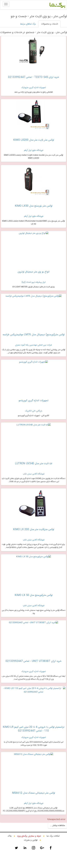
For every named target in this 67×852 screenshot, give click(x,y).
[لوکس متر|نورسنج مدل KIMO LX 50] (33, 556)
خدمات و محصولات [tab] (49, 24)
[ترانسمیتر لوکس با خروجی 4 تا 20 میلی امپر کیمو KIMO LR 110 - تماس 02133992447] (33, 690)
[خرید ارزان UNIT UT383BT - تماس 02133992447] (33, 623)
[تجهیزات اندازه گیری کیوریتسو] (33, 362)
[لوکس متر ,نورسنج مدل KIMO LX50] (33, 181)
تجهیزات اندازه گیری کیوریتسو (33, 400)
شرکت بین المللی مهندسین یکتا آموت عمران (33, 345)
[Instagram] (33, 847)
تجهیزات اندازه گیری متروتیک (33, 87)
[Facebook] (50, 847)
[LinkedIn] (25, 847)
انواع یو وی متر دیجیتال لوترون (33, 272)
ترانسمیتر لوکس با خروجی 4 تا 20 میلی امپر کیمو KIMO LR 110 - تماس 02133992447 (33, 729)
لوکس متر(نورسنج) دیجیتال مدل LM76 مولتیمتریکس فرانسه (34, 335)
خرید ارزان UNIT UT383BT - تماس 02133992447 (33, 661)
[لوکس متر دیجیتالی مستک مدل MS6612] (33, 754)
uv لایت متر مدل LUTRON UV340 (33, 463)
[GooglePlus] (42, 847)
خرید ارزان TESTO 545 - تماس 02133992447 (33, 77)
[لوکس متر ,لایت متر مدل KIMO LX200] (33, 115)
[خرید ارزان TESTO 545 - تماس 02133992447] (33, 52)
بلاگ (10, 836)
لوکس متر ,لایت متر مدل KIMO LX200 (33, 140)
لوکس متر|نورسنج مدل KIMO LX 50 (34, 595)
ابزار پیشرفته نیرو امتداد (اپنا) (33, 282)
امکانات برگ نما (53, 836)
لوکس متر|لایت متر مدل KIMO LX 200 (33, 529)
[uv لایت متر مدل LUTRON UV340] (33, 425)
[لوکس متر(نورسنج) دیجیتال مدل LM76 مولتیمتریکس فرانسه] (34, 296)
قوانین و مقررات (30, 840)
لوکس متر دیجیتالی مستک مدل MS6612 (33, 793)
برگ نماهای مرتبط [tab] (28, 24)
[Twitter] (16, 847)
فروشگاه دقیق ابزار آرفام (33, 150)
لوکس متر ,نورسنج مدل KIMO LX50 (33, 206)
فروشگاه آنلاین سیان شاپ (33, 474)
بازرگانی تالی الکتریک (33, 411)
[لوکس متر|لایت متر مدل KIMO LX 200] (33, 504)
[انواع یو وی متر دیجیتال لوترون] (33, 233)
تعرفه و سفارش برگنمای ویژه (29, 836)
